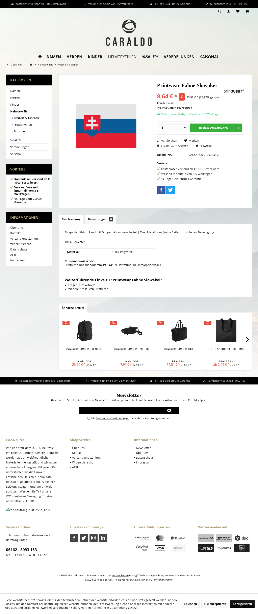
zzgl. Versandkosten (181, 107)
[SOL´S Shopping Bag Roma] (226, 331)
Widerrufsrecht (20, 244)
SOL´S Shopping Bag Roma (226, 349)
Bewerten (206, 146)
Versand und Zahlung (25, 238)
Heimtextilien (19, 111)
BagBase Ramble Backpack (84, 349)
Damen (15, 91)
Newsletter (143, 448)
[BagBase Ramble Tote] (179, 331)
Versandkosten (120, 575)
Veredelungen (19, 147)
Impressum (18, 260)
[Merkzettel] (237, 11)
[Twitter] (170, 190)
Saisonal (16, 154)
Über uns (16, 228)
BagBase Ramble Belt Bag (131, 349)
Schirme (19, 131)
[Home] (40, 57)
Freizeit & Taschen (26, 118)
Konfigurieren (242, 604)
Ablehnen (190, 604)
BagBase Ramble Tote (179, 349)
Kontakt (15, 233)
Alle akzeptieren (215, 604)
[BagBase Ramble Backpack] (84, 331)
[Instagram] (93, 538)
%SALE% (16, 140)
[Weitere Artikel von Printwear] (234, 91)
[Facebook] (161, 190)
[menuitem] (247, 11)
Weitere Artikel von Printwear (88, 289)
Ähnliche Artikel (73, 308)
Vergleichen (168, 140)
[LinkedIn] (103, 538)
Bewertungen (100, 219)
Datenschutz (18, 249)
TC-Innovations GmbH (161, 579)
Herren (15, 98)
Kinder (14, 104)
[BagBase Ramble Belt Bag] (131, 331)
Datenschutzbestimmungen (112, 418)
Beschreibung (71, 219)
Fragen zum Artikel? (174, 146)
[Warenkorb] (247, 11)
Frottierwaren (22, 125)
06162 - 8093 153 (21, 549)
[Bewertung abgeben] (190, 90)
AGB (13, 255)
